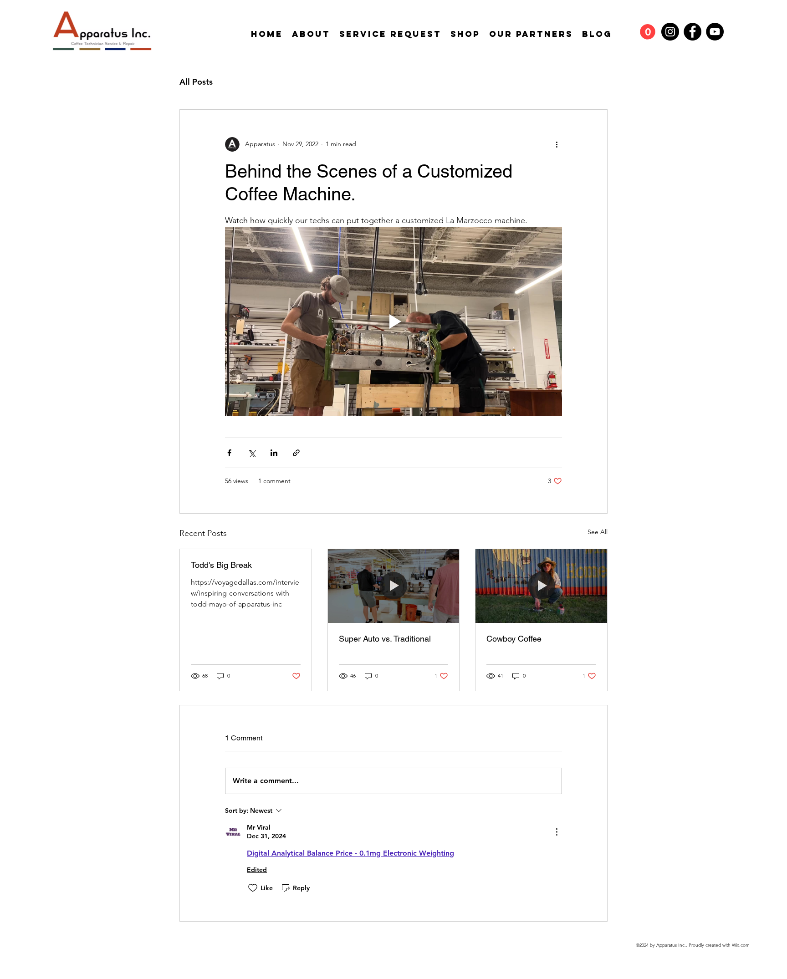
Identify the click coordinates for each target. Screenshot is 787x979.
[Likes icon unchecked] (253, 887)
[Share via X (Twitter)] (251, 453)
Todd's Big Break (221, 565)
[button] (647, 32)
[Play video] (393, 321)
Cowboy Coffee (514, 638)
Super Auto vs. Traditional (385, 638)
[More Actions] (556, 831)
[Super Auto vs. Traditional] (394, 586)
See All (598, 532)
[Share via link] (296, 453)
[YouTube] (715, 32)
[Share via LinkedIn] (274, 453)
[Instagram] (670, 32)
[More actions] (556, 144)
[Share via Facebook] (229, 453)
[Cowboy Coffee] (541, 586)
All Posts (196, 81)
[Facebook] (692, 32)
